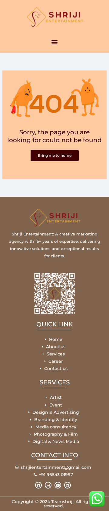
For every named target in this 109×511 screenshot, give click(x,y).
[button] (55, 42)
